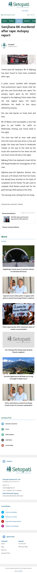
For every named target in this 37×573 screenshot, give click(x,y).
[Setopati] (18, 470)
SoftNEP (20, 571)
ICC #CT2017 (22, 544)
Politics (11, 21)
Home (3, 544)
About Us (4, 550)
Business (27, 21)
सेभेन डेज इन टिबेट (23, 547)
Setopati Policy (5, 553)
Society (19, 21)
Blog (2, 547)
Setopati (11, 44)
